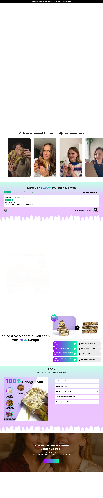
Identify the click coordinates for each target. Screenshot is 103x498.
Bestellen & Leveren (60, 486)
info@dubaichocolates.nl (46, 483)
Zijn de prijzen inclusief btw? (64, 402)
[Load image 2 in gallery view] (21, 39)
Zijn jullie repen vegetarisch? (64, 391)
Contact (57, 483)
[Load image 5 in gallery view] (44, 39)
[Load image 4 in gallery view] (36, 39)
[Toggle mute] (28, 174)
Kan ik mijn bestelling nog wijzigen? (66, 397)
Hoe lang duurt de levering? (64, 381)
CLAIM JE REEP (51, 461)
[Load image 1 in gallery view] (14, 39)
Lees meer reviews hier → (90, 192)
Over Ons (72, 483)
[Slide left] (8, 40)
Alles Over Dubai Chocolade (77, 481)
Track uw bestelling (44, 486)
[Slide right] (49, 40)
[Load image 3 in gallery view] (29, 39)
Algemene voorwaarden (61, 488)
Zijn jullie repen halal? (62, 386)
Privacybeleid (58, 485)
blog (56, 495)
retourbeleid (58, 493)
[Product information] (94, 80)
